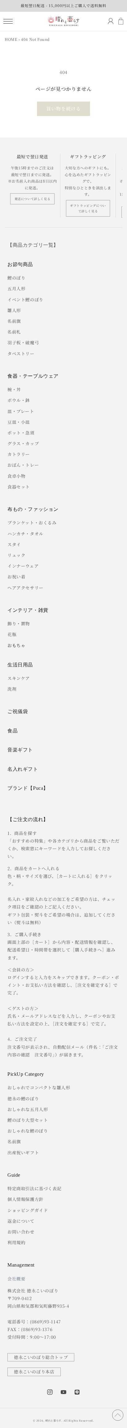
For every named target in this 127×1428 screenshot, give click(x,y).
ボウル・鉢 (18, 400)
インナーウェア (23, 566)
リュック (16, 555)
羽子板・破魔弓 (23, 342)
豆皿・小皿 (18, 422)
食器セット (18, 487)
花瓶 (11, 634)
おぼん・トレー (23, 465)
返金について (21, 1221)
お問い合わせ (21, 1232)
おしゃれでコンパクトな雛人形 (38, 1087)
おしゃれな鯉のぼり (27, 1131)
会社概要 (16, 1279)
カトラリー (18, 454)
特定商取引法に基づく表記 (34, 1188)
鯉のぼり (16, 278)
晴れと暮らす (53, 1420)
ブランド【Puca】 (27, 788)
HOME (11, 39)
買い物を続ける (63, 108)
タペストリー (21, 353)
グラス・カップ (23, 443)
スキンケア (18, 678)
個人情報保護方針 (25, 1199)
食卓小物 (16, 476)
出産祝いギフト (23, 1152)
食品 (12, 730)
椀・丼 (14, 389)
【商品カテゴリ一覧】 (33, 245)
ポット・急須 (21, 433)
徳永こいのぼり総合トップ (41, 1357)
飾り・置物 (18, 623)
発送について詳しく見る (32, 198)
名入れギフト (22, 769)
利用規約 (16, 1242)
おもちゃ (16, 645)
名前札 (14, 332)
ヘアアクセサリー (25, 588)
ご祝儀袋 (17, 711)
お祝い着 (16, 576)
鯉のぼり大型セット (27, 1120)
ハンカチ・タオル (25, 534)
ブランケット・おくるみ (32, 522)
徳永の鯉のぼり (23, 1098)
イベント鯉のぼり (25, 299)
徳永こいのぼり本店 (34, 1371)
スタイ (14, 544)
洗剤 (11, 689)
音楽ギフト (20, 749)
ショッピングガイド (27, 1210)
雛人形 (14, 310)
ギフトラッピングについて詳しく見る (88, 208)
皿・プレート (20, 411)
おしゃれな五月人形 (27, 1109)
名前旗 (14, 321)
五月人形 (16, 288)
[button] (8, 21)
